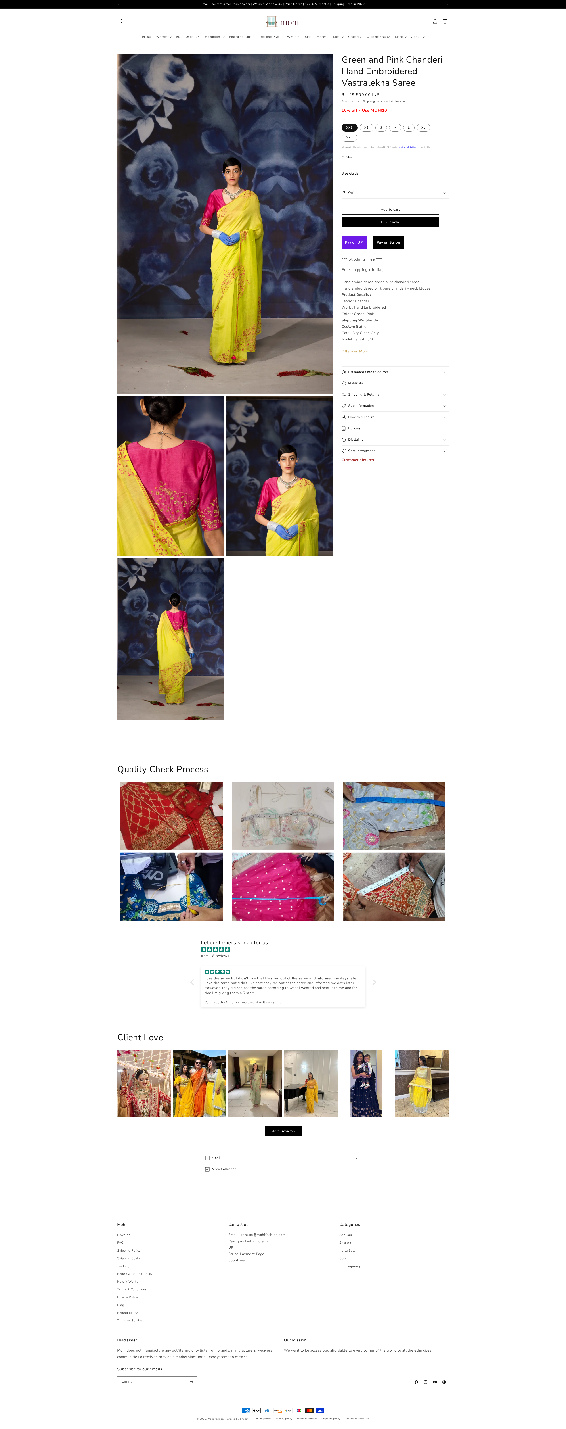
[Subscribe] (192, 1381)
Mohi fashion (216, 1419)
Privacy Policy (127, 1297)
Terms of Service (129, 1320)
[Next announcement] (447, 4)
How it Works (127, 1281)
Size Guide (350, 173)
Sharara (345, 1243)
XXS (349, 127)
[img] (285, 949)
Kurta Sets (347, 1250)
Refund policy (127, 1313)
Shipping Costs (128, 1258)
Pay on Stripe (388, 242)
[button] (122, 21)
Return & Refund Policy (134, 1274)
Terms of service (307, 1418)
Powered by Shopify (237, 1419)
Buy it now (390, 222)
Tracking (123, 1266)
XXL (349, 137)
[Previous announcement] (119, 4)
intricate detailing (407, 147)
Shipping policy (330, 1418)
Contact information (357, 1418)
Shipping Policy (128, 1250)
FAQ (120, 1243)
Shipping (369, 101)
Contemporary (350, 1266)
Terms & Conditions (132, 1289)
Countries (236, 1260)
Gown (343, 1258)
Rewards (123, 1235)
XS (366, 127)
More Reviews (283, 1131)
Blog (120, 1305)
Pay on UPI (354, 242)
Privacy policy (284, 1418)
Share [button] (350, 157)
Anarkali (345, 1235)
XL (423, 127)
